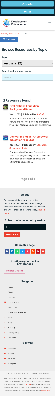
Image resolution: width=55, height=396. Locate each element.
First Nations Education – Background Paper (25, 107)
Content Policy (45, 390)
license (28, 384)
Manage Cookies (14, 270)
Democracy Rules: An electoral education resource (28, 138)
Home (4, 33)
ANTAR (40, 114)
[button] (49, 23)
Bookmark (10, 39)
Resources (14, 33)
